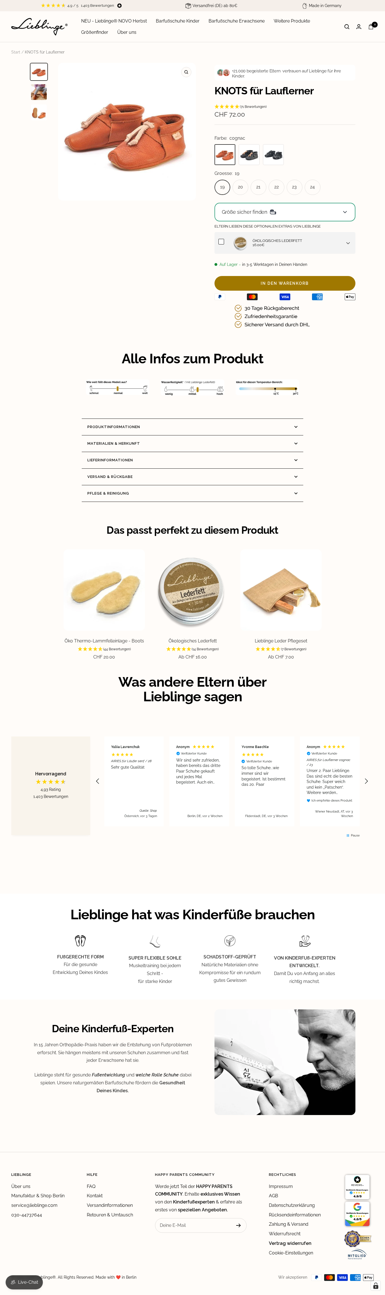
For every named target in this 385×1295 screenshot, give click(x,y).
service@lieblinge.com (34, 1205)
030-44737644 (26, 1215)
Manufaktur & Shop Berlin (38, 1195)
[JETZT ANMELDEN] (238, 1225)
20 (240, 187)
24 (312, 187)
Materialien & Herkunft (113, 443)
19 (222, 187)
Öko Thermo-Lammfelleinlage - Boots (104, 641)
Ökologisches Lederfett (193, 641)
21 (258, 187)
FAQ (91, 1186)
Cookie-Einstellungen (291, 1253)
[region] (232, 781)
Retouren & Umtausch (110, 1215)
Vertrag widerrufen (290, 1243)
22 (276, 187)
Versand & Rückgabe (110, 477)
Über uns (126, 32)
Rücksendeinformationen (295, 1215)
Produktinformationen (113, 427)
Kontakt (95, 1195)
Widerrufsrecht (284, 1233)
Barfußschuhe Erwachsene (237, 21)
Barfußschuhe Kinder (178, 21)
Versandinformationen (110, 1205)
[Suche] (346, 26)
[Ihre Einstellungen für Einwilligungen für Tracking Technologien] (375, 1285)
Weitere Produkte (292, 21)
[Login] (358, 26)
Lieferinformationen (110, 460)
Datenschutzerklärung (292, 1205)
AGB (273, 1195)
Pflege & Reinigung (108, 493)
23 (294, 187)
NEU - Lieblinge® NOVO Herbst (114, 21)
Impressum (281, 1186)
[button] (284, 107)
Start (15, 52)
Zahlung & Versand (288, 1224)
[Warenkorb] (371, 26)
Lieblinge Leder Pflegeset (281, 641)
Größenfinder (94, 32)
